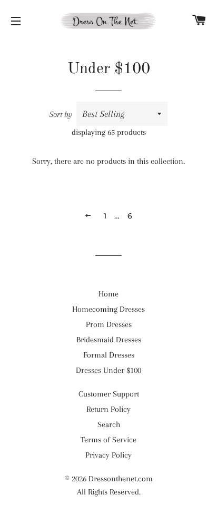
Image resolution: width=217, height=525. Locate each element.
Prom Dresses (109, 324)
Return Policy (108, 409)
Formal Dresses (108, 355)
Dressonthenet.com (120, 478)
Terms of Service (108, 439)
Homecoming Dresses (108, 309)
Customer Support (108, 394)
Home (108, 294)
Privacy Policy (108, 455)
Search (108, 424)
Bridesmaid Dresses (108, 339)
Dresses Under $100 (108, 370)
